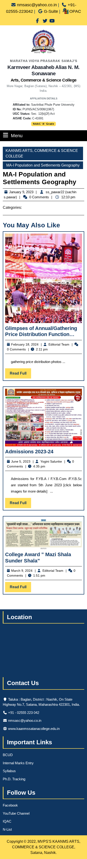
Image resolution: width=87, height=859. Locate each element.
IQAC (7, 821)
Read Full (20, 375)
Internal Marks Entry (18, 763)
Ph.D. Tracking (14, 779)
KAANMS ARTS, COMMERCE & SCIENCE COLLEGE (42, 153)
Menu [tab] (17, 135)
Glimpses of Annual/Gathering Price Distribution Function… (41, 331)
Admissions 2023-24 (29, 451)
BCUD (8, 755)
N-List (7, 829)
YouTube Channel (16, 813)
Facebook (10, 805)
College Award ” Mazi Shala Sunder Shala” (38, 557)
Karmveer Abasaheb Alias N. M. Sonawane (43, 73)
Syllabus (9, 771)
